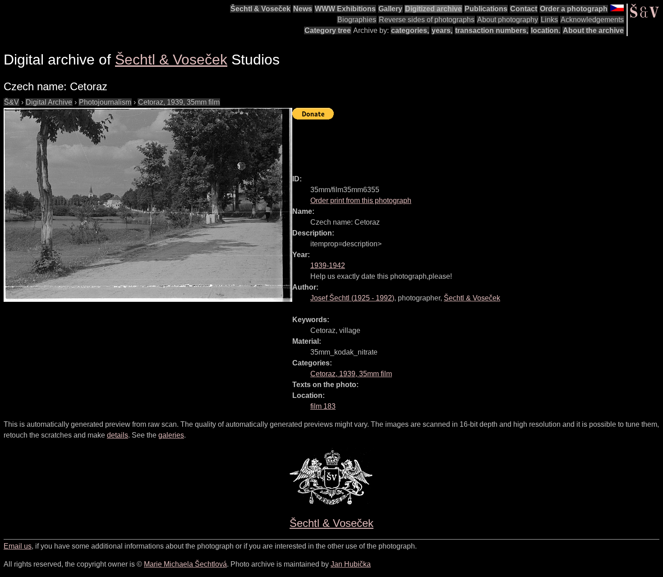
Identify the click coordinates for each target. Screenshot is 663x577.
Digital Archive (49, 102)
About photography (507, 19)
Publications (486, 9)
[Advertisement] (456, 143)
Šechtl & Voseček (260, 9)
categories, (410, 30)
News (302, 9)
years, (442, 30)
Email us (18, 546)
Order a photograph (574, 9)
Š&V (11, 102)
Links (549, 19)
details (117, 435)
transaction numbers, (491, 30)
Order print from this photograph (360, 200)
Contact (523, 9)
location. (545, 30)
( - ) (352, 298)
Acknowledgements (592, 19)
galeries (171, 435)
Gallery (390, 9)
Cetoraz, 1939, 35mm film (179, 102)
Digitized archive (433, 9)
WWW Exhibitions (345, 9)
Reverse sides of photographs (426, 19)
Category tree (327, 30)
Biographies (356, 19)
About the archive (593, 30)
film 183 (323, 406)
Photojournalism (105, 102)
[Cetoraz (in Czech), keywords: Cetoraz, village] (148, 205)
